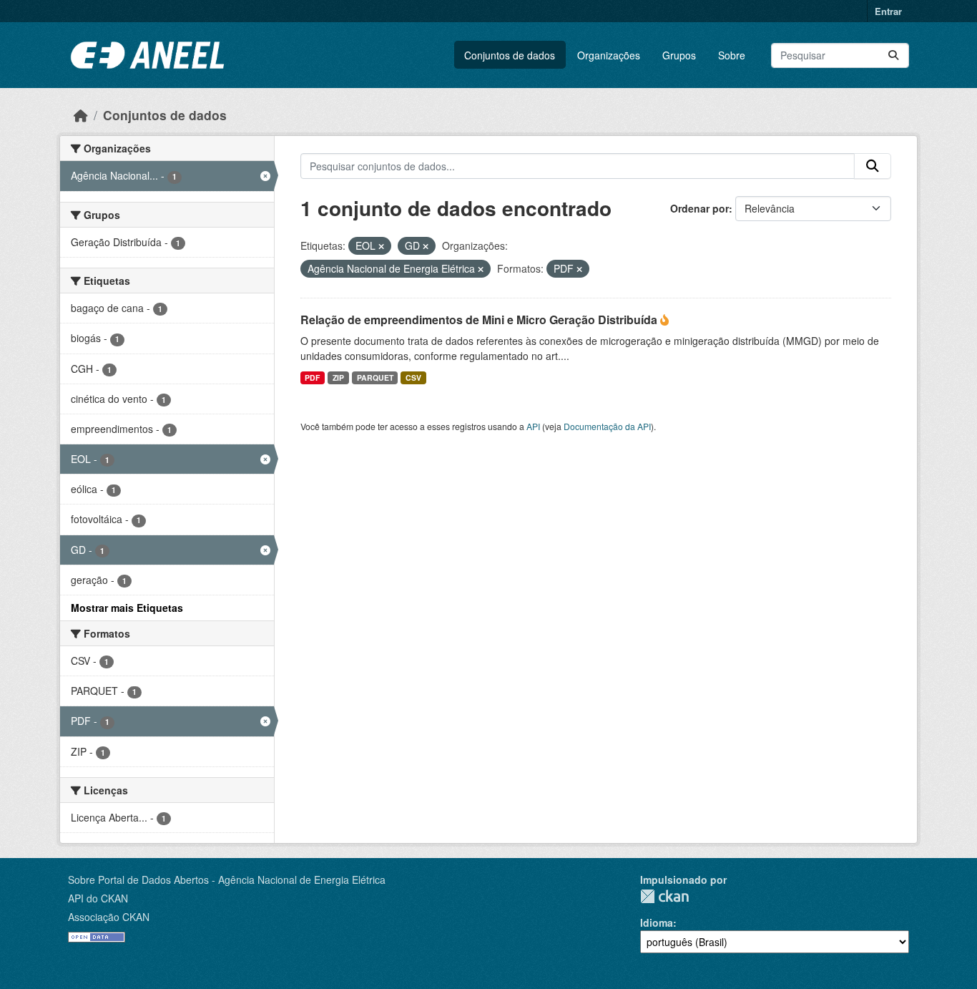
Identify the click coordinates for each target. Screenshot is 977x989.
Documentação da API (607, 426)
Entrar (888, 11)
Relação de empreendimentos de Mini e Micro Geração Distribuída (480, 319)
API (533, 426)
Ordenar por (699, 208)
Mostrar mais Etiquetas (127, 607)
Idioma (656, 922)
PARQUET (375, 377)
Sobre (731, 55)
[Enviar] (893, 55)
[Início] (81, 115)
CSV (413, 377)
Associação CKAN (108, 917)
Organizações (608, 55)
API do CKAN (98, 898)
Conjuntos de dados (509, 55)
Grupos (679, 55)
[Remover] (381, 246)
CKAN (664, 896)
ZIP (338, 377)
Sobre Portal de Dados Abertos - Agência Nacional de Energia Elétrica (227, 879)
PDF (312, 377)
